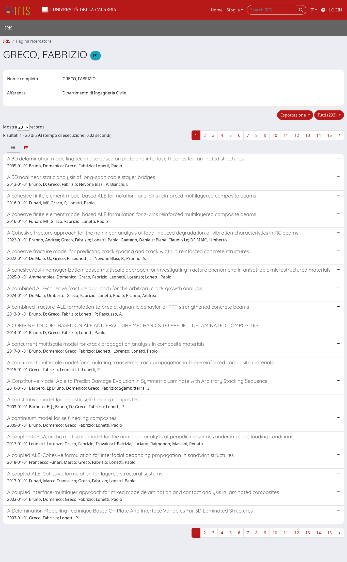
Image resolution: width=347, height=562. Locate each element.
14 (318, 135)
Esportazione (293, 115)
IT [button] (312, 10)
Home (217, 10)
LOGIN (335, 10)
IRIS (6, 41)
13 (307, 135)
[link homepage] (18, 10)
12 (296, 135)
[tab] (13, 147)
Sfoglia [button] (233, 10)
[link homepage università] (79, 10)
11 (285, 135)
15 (329, 135)
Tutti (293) (328, 115)
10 (275, 135)
